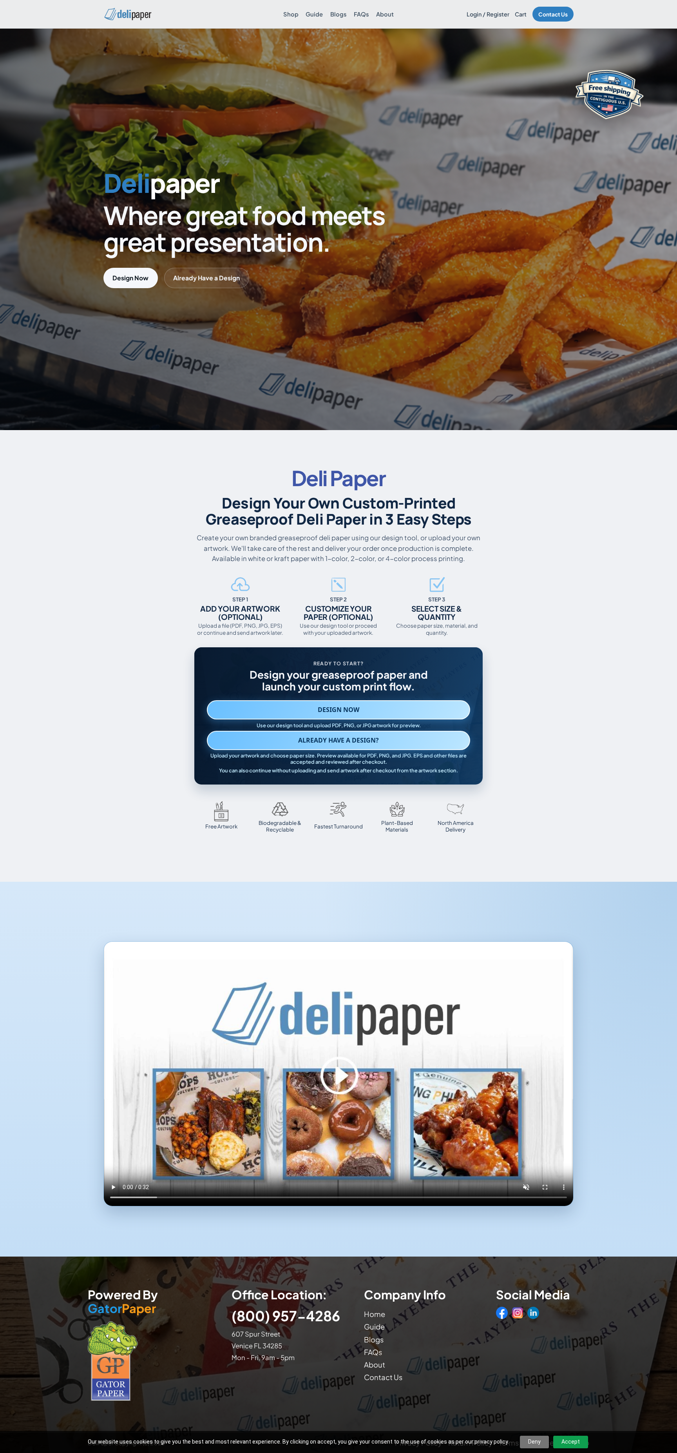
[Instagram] (517, 1313)
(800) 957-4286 (286, 1315)
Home (374, 1314)
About (385, 14)
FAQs (361, 14)
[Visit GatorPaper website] (152, 1360)
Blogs (338, 14)
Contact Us (553, 14)
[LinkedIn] (533, 1313)
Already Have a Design (206, 278)
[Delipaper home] (127, 14)
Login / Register (488, 14)
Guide (314, 14)
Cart (521, 14)
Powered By (123, 1301)
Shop (291, 14)
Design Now (130, 278)
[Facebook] (502, 1313)
